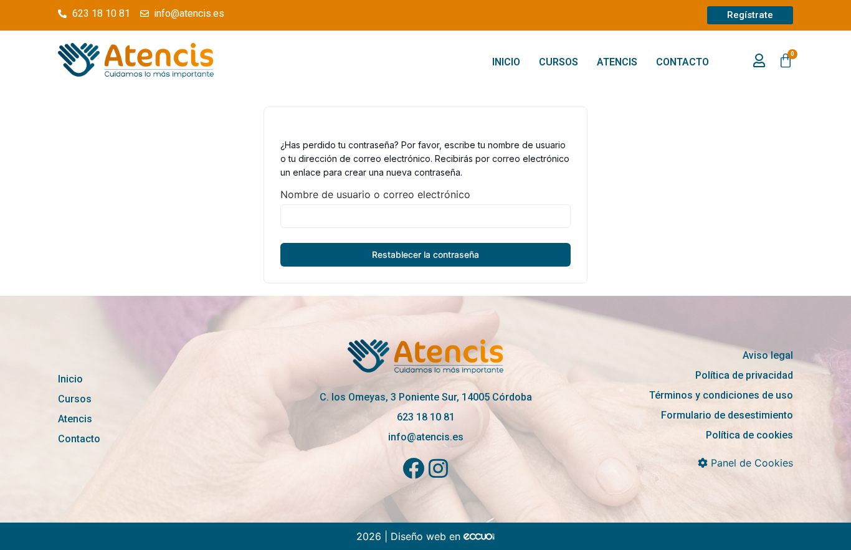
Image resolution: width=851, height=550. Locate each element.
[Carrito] (785, 61)
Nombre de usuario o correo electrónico (375, 194)
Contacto (682, 62)
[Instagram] (438, 468)
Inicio (506, 62)
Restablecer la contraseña (425, 254)
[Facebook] (413, 468)
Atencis (617, 62)
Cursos (558, 62)
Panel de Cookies (750, 463)
